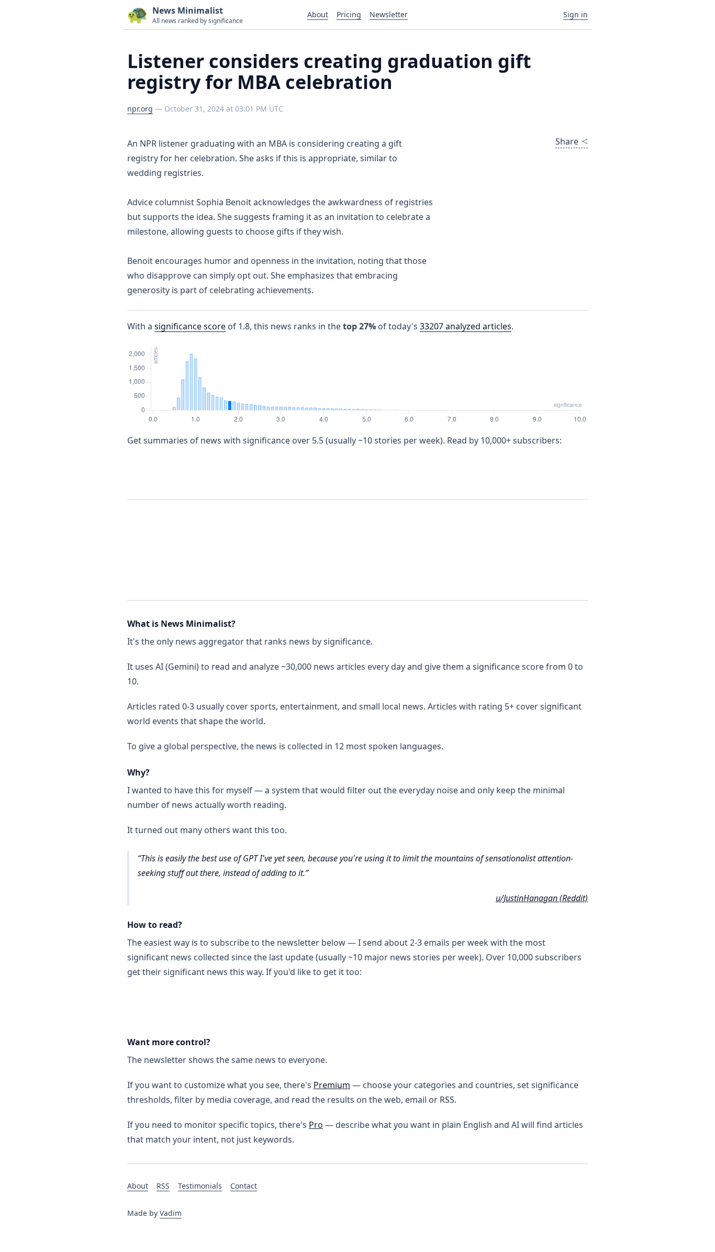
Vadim (171, 1213)
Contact (243, 1186)
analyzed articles (465, 326)
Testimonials (200, 1186)
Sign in (575, 14)
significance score (190, 326)
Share (566, 141)
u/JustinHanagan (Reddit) (542, 898)
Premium (332, 1085)
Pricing (349, 14)
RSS (163, 1186)
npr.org (140, 109)
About (317, 14)
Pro (316, 1125)
